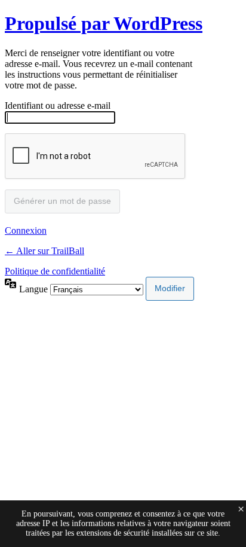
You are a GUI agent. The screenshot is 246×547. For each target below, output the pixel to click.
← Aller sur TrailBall (44, 251)
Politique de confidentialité (55, 271)
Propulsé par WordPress (103, 23)
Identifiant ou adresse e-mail (57, 105)
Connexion (26, 230)
